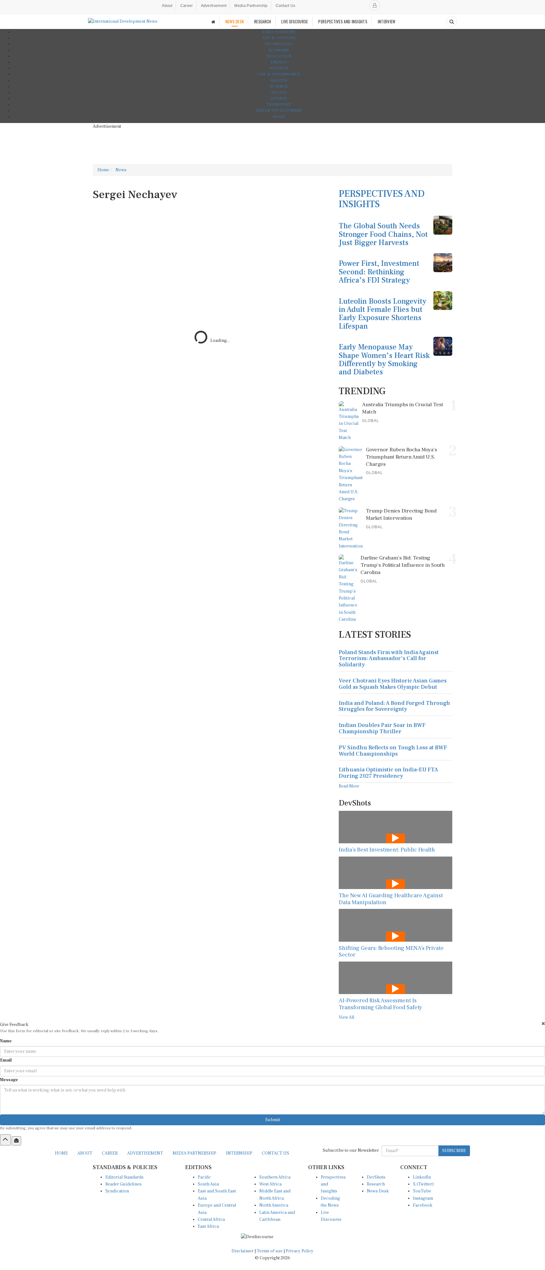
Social (279, 92)
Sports (279, 98)
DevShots (376, 1177)
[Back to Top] (5, 1139)
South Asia (208, 1184)
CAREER (110, 1153)
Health (279, 80)
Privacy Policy (300, 1251)
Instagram (423, 1198)
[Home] (213, 21)
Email (6, 1060)
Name (6, 1041)
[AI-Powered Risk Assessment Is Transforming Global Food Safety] (395, 978)
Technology (279, 44)
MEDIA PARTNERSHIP (194, 1153)
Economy (278, 50)
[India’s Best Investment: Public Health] (395, 827)
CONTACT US (275, 1153)
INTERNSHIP (239, 1153)
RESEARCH (262, 21)
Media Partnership (250, 5)
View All (346, 1017)
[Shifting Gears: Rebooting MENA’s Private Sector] (395, 925)
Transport (279, 104)
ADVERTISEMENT (145, 1153)
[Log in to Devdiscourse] (374, 5)
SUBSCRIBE (454, 1151)
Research (376, 1184)
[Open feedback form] (16, 1140)
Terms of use (270, 1251)
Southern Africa (274, 1177)
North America (273, 1205)
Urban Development (278, 110)
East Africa (208, 1226)
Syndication (117, 1191)
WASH (279, 116)
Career (186, 5)
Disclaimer (242, 1251)
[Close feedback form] (543, 1023)
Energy (279, 62)
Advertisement (214, 5)
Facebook (422, 1205)
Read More (349, 786)
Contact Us (286, 5)
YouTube (422, 1191)
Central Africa (211, 1219)
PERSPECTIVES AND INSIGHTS (342, 21)
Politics (279, 68)
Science (279, 86)
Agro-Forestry (279, 32)
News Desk (378, 1191)
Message (9, 1080)
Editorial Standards (124, 1177)
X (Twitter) (423, 1184)
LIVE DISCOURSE (294, 21)
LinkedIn (422, 1177)
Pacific (204, 1177)
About (167, 5)
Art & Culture (279, 38)
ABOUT (84, 1153)
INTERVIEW (387, 21)
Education (279, 56)
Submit (272, 1120)
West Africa (270, 1184)
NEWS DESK (235, 21)
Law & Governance (278, 74)
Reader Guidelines (123, 1184)
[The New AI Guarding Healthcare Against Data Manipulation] (395, 873)
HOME (61, 1153)
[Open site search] (451, 21)
